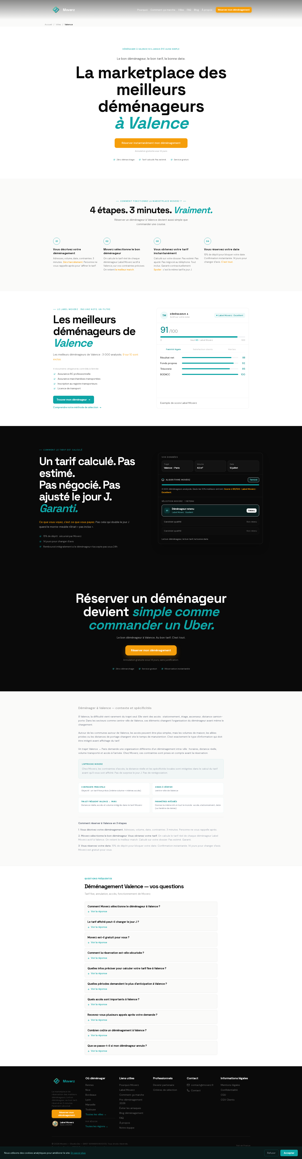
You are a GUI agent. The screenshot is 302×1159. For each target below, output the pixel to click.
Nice (87, 1089)
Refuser (271, 1152)
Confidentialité (229, 1089)
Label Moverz (127, 1089)
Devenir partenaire (163, 1085)
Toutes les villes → (95, 1114)
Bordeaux (90, 1094)
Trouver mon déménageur (72, 399)
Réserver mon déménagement (151, 650)
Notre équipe (126, 1127)
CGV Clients (228, 1099)
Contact (196, 1090)
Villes (181, 9)
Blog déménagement (131, 1113)
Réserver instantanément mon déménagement (151, 143)
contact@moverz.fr (202, 1085)
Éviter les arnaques (130, 1108)
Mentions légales (230, 1085)
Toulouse (90, 1109)
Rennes (89, 1085)
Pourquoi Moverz (129, 1085)
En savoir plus (78, 1152)
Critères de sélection (165, 1089)
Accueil (48, 24)
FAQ (189, 9)
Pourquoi (142, 9)
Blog (196, 9)
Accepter (289, 1152)
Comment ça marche (162, 9)
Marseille (90, 1104)
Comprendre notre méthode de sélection (75, 407)
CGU (223, 1094)
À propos (207, 9)
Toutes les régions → (96, 1126)
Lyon (88, 1099)
